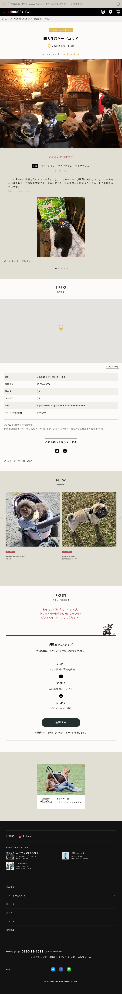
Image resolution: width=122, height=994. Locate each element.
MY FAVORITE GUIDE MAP (21, 19)
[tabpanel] (61, 230)
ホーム (4, 19)
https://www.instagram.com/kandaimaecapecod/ (61, 405)
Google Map (112, 367)
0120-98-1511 (32, 951)
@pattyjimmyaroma (18, 191)
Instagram (28, 835)
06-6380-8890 (43, 384)
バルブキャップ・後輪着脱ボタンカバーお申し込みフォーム (61, 957)
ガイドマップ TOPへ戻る (20, 460)
